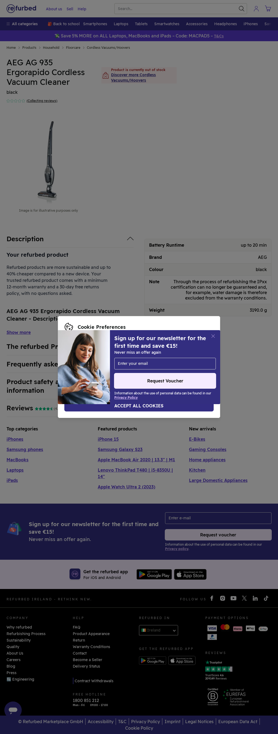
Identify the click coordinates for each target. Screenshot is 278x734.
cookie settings (133, 355)
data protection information (91, 361)
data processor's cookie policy (93, 367)
